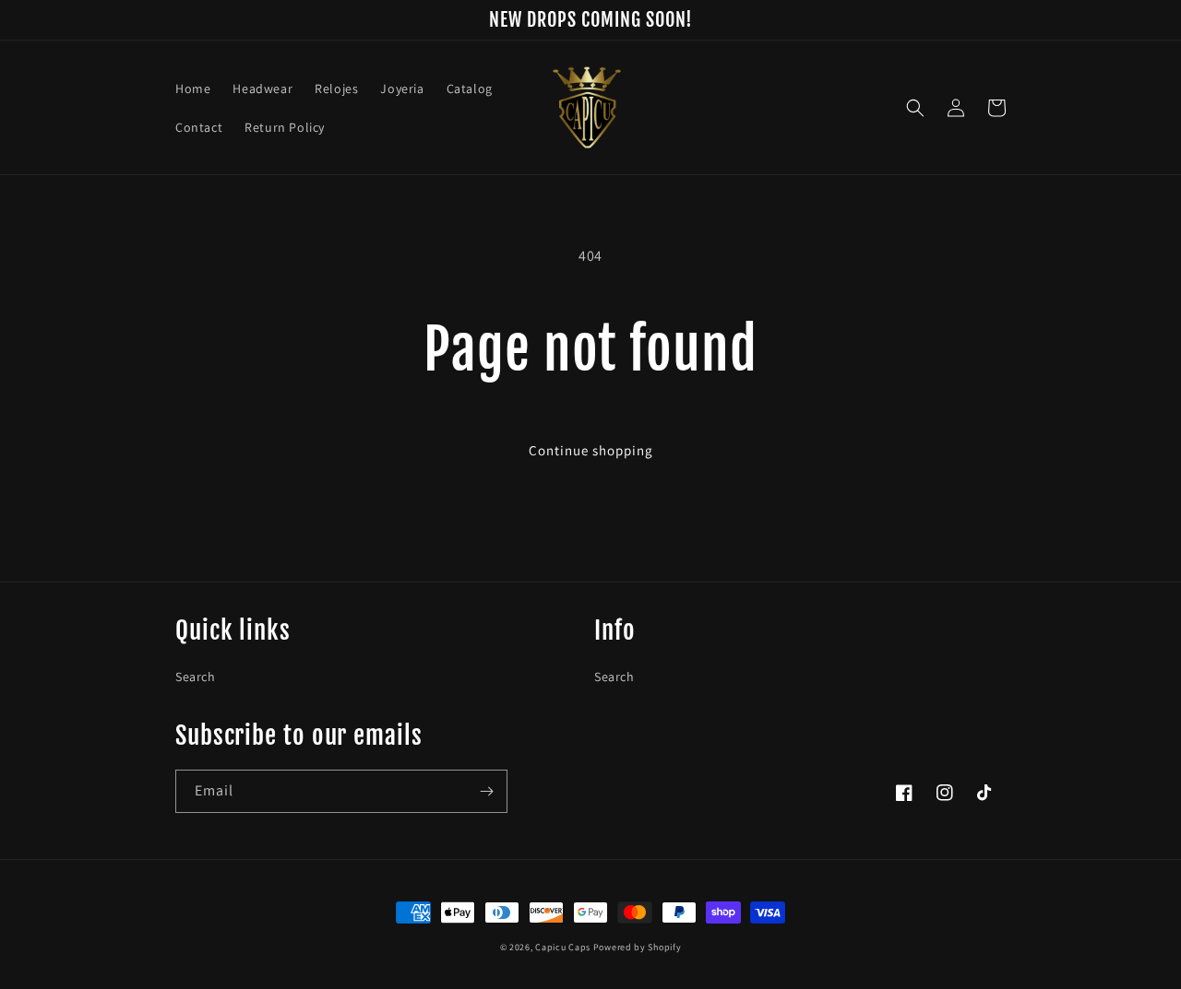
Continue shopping (591, 450)
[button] (915, 108)
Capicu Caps (562, 947)
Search (195, 676)
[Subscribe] (486, 791)
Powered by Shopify (637, 947)
